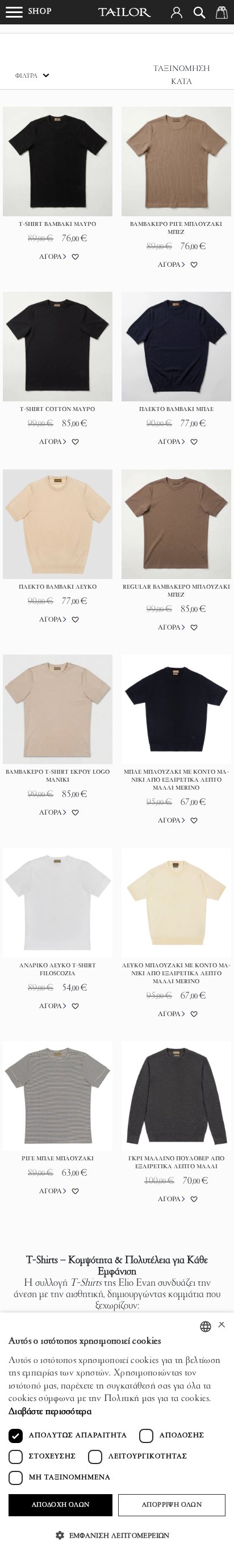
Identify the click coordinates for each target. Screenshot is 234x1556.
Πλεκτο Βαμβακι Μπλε (176, 409)
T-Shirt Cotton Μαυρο (57, 409)
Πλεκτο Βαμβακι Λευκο (58, 587)
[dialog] (117, 1434)
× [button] (221, 1326)
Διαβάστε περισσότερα (50, 1412)
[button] (176, 12)
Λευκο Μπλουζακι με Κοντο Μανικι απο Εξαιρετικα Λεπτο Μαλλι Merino (176, 974)
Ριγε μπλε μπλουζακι (58, 1159)
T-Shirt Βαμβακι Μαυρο (57, 224)
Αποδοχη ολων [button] (61, 1505)
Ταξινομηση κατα (181, 75)
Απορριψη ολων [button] (172, 1505)
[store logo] (125, 12)
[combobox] (205, 1326)
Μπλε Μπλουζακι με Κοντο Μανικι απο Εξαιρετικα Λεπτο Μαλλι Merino (176, 780)
